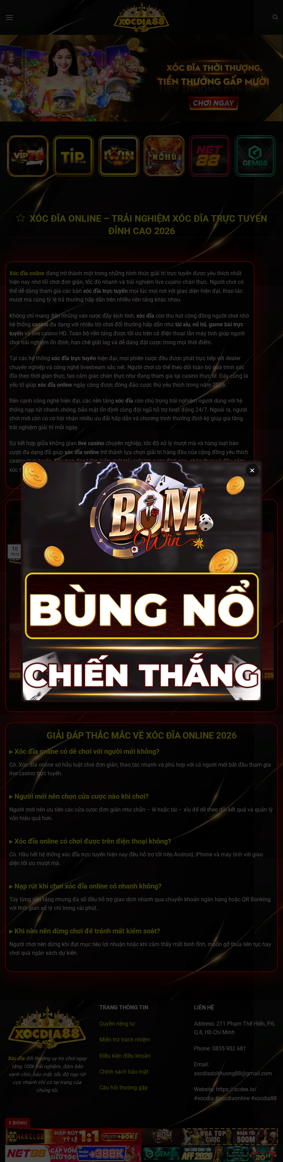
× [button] (252, 470)
